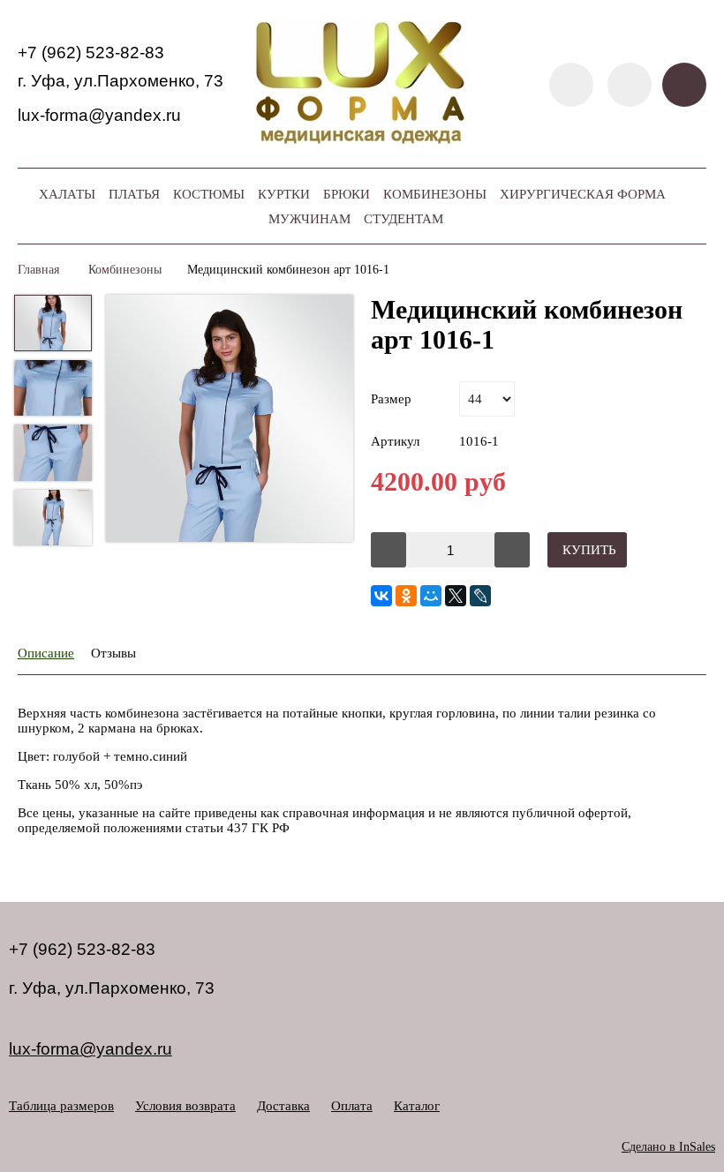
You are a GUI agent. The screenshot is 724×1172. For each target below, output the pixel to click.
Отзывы (113, 653)
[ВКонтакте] (381, 595)
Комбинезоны (125, 269)
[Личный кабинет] (629, 85)
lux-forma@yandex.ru (99, 115)
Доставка (283, 1106)
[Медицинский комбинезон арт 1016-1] (229, 420)
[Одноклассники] (406, 595)
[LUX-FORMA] (362, 143)
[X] (455, 595)
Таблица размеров (61, 1106)
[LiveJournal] (480, 595)
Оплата (352, 1106)
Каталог (417, 1106)
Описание (46, 653)
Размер (391, 399)
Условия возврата (185, 1106)
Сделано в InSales (668, 1146)
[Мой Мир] (430, 595)
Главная (38, 269)
